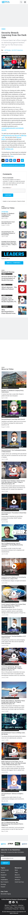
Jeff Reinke (7, 50)
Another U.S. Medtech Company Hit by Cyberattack (7, 215)
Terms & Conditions (19, 907)
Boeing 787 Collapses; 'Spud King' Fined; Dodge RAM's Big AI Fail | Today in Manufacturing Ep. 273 (13, 702)
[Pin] (18, 160)
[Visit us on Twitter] (17, 902)
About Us (7, 905)
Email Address (7, 187)
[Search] (21, 2)
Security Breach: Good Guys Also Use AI (7, 222)
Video (3, 29)
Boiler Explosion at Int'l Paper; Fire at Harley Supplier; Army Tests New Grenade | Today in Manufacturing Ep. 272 (13, 763)
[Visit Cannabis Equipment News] (17, 844)
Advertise (20, 905)
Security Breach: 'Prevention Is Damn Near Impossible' (13, 513)
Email (2, 855)
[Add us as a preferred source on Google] (22, 160)
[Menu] (25, 2)
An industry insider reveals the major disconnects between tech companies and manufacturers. (12, 550)
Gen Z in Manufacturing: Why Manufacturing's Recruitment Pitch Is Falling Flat (12, 824)
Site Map (22, 909)
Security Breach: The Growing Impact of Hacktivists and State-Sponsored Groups (8, 278)
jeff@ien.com (9, 149)
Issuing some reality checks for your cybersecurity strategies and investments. (12, 798)
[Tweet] (14, 160)
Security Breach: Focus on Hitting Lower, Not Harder (13, 733)
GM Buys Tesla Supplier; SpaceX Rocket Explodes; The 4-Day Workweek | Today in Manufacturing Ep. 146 (9, 299)
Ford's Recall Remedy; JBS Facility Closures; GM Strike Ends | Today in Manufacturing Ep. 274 (11, 668)
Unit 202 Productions (17, 50)
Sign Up (5, 863)
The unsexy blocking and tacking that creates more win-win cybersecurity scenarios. (13, 737)
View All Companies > (14, 263)
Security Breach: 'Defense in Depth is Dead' (12, 794)
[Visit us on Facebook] (13, 902)
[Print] (2, 160)
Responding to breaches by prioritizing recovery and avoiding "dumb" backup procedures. (11, 518)
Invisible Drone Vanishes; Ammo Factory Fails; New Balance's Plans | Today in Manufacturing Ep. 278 (8, 243)
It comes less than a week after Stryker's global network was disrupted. (12, 395)
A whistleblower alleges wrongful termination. (13, 580)
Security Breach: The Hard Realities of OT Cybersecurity (13, 637)
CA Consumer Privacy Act (11, 909)
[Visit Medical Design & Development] (3, 844)
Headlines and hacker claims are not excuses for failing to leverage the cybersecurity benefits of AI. (13, 423)
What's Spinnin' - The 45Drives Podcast (9, 288)
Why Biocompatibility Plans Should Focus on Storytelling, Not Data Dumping (8, 311)
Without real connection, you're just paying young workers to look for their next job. (12, 828)
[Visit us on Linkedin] (10, 902)
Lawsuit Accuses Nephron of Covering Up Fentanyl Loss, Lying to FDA (13, 578)
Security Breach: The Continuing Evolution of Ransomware (8, 233)
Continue (8, 195)
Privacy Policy (9, 907)
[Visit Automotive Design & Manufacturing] (24, 844)
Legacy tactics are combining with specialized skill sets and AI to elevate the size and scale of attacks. (13, 455)
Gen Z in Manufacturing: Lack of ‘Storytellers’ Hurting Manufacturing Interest (12, 545)
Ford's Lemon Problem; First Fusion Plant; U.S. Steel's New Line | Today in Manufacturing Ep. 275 (13, 606)
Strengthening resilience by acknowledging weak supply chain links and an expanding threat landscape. (13, 641)
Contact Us (14, 905)
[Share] (6, 160)
